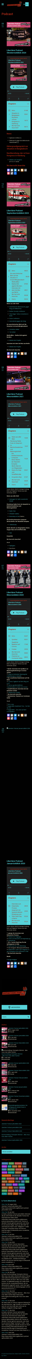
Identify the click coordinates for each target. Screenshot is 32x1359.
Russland (16, 1187)
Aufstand (4, 1166)
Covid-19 (4, 1169)
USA (20, 1193)
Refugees (15, 1184)
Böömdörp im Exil (14, 516)
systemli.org (11, 940)
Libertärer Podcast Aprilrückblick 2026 (18, 1063)
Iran (17, 1178)
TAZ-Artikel (12, 332)
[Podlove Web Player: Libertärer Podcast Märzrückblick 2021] (18, 444)
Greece (3, 1178)
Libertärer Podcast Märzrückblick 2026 (18, 1070)
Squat (16, 1190)
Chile (19, 1166)
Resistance (4, 1187)
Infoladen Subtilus (14, 514)
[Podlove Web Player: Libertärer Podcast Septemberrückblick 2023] (18, 259)
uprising (15, 1193)
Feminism (4, 1172)
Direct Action (11, 1169)
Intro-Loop (11, 704)
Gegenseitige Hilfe (6, 1175)
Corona (24, 1166)
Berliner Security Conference (17, 311)
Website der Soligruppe (14, 937)
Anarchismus (18, 1163)
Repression (21, 1184)
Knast (20, 1178)
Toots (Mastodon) (9, 1201)
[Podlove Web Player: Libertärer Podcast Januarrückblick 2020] (18, 896)
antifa (24, 1163)
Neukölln (18, 1181)
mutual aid (11, 1181)
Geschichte (24, 1175)
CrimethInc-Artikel (14, 329)
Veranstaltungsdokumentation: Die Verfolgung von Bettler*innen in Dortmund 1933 (17, 1107)
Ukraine (10, 1193)
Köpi (10, 533)
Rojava (10, 1187)
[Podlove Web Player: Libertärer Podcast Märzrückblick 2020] (18, 629)
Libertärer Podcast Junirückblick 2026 (18, 1035)
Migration (4, 1181)
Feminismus (11, 1172)
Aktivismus (5, 1163)
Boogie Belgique (12, 959)
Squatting (21, 1190)
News (23, 1181)
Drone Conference (14, 318)
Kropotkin (26, 1178)
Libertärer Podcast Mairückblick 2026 (18, 1043)
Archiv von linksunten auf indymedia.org (19, 938)
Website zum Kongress (15, 160)
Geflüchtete (18, 1172)
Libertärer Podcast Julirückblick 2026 (18, 1028)
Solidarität (11, 1190)
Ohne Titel (4, 1204)
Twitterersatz (13, 524)
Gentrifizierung (16, 1175)
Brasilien (15, 1166)
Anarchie (11, 1163)
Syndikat (4, 1193)
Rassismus (9, 1184)
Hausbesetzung (10, 1178)
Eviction (26, 1169)
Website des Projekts (15, 340)
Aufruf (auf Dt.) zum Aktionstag (17, 946)
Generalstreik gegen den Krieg (17, 321)
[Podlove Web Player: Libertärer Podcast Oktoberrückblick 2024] (18, 93)
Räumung (22, 1187)
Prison (27, 1181)
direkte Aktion (19, 1169)
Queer (3, 1184)
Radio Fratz (12, 511)
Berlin (9, 1166)
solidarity (4, 1190)
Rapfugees (12, 545)
